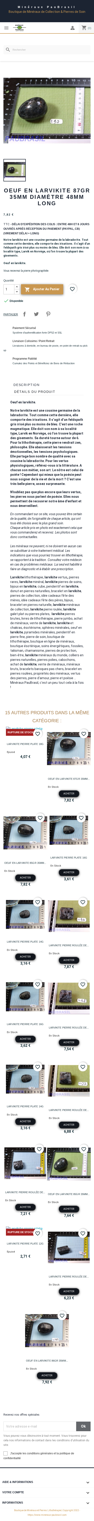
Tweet (36, 314)
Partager (24, 314)
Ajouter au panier (42, 289)
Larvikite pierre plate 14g (25, 941)
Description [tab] (26, 385)
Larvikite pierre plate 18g (25, 744)
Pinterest (48, 314)
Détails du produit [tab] (34, 392)
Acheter (68, 793)
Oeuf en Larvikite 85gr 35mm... (25, 863)
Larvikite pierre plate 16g (68, 857)
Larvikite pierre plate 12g (25, 1243)
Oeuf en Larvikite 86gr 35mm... (47, 1360)
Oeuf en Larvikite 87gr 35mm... (69, 778)
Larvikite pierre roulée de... (69, 945)
